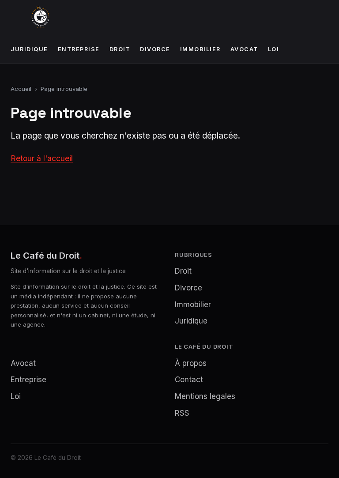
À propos (191, 363)
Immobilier (200, 49)
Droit (120, 49)
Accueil (21, 88)
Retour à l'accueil (42, 158)
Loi (273, 49)
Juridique (29, 49)
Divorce (155, 49)
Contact (189, 379)
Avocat (244, 49)
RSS (182, 413)
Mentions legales (205, 396)
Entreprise (79, 49)
